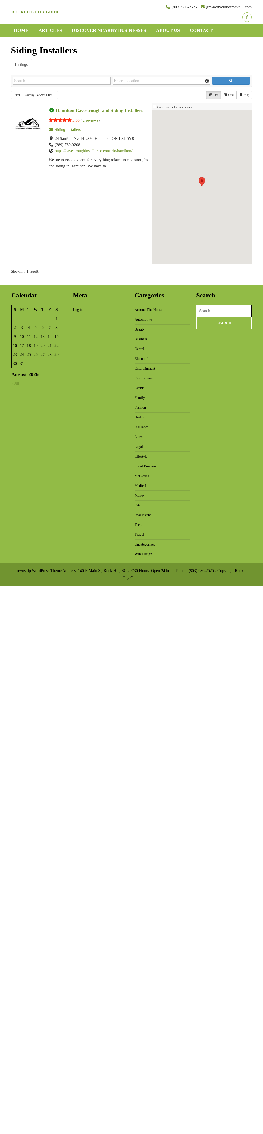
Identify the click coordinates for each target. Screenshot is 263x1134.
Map (246, 95)
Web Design (143, 554)
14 (50, 336)
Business (141, 339)
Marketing (142, 476)
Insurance (141, 427)
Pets (137, 505)
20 (43, 345)
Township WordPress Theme (38, 570)
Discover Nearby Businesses (109, 30)
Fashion (140, 407)
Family (140, 398)
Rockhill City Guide (35, 12)
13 (43, 336)
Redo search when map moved (175, 107)
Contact (201, 30)
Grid (230, 95)
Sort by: (38, 95)
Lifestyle (141, 456)
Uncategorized (145, 544)
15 (56, 336)
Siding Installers (67, 129)
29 (56, 354)
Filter (17, 95)
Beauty (140, 329)
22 (56, 345)
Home (21, 30)
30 (15, 363)
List (215, 95)
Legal (139, 447)
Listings (21, 64)
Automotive (143, 320)
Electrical (141, 359)
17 (22, 345)
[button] (201, 182)
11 (29, 336)
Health (139, 417)
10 (22, 336)
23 (15, 354)
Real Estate (143, 515)
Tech (138, 525)
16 (15, 345)
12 (36, 336)
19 (36, 345)
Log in (78, 310)
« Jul (15, 383)
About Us (168, 30)
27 (43, 354)
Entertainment (145, 368)
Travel (139, 535)
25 (29, 354)
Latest (139, 437)
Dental (139, 349)
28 (50, 354)
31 (22, 363)
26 (36, 354)
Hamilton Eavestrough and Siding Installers (99, 110)
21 (50, 345)
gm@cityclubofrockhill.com (229, 7)
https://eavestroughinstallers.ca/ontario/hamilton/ (93, 151)
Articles (50, 30)
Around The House (148, 310)
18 (29, 345)
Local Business (145, 466)
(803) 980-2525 (184, 7)
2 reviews (90, 120)
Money (140, 495)
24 (22, 354)
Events (139, 388)
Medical (140, 486)
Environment (144, 378)
